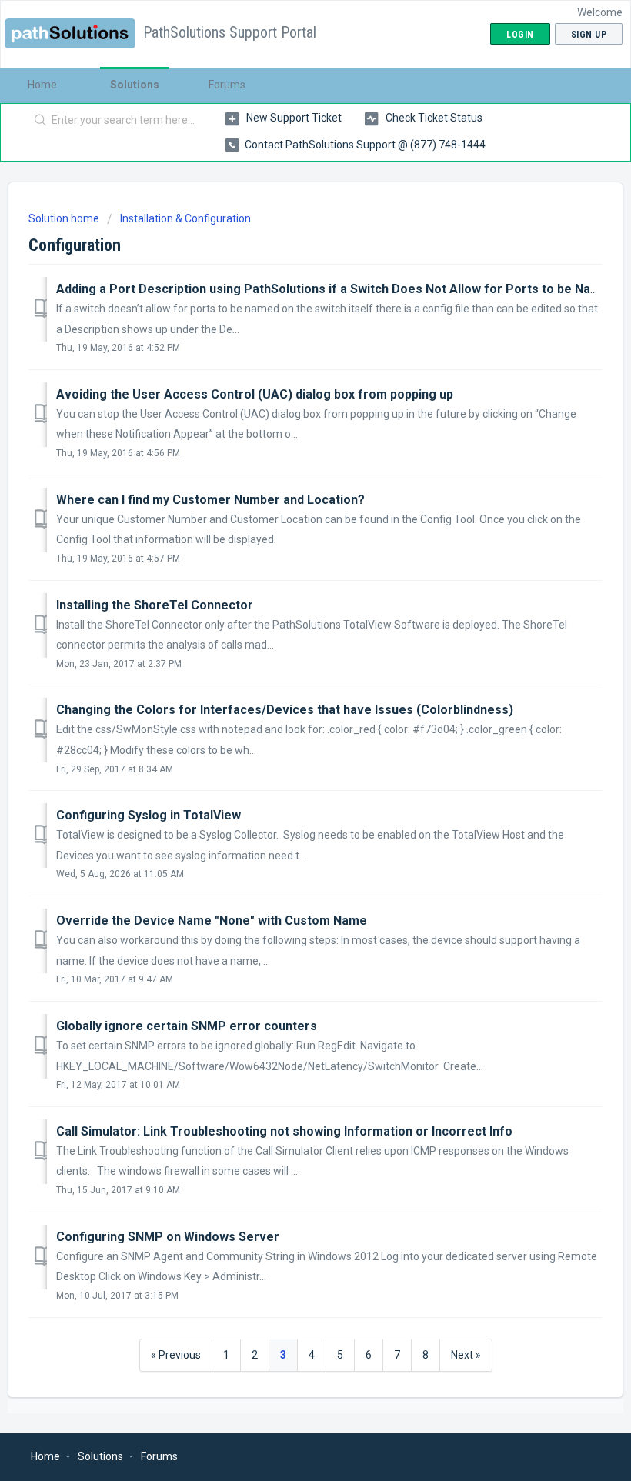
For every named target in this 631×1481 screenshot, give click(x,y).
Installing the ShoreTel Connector (154, 605)
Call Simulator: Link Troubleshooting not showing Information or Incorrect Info (284, 1131)
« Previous (176, 1355)
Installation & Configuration (185, 218)
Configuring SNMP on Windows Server (167, 1236)
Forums (227, 84)
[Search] (37, 120)
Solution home (65, 218)
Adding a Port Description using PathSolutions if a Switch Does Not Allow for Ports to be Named (336, 289)
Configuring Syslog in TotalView (148, 815)
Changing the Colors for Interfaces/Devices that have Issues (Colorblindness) (284, 709)
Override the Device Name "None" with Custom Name (211, 920)
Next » (466, 1355)
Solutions (134, 84)
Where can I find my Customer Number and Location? (210, 499)
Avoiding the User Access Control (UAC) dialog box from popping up (254, 394)
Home (42, 84)
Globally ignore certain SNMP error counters (186, 1026)
